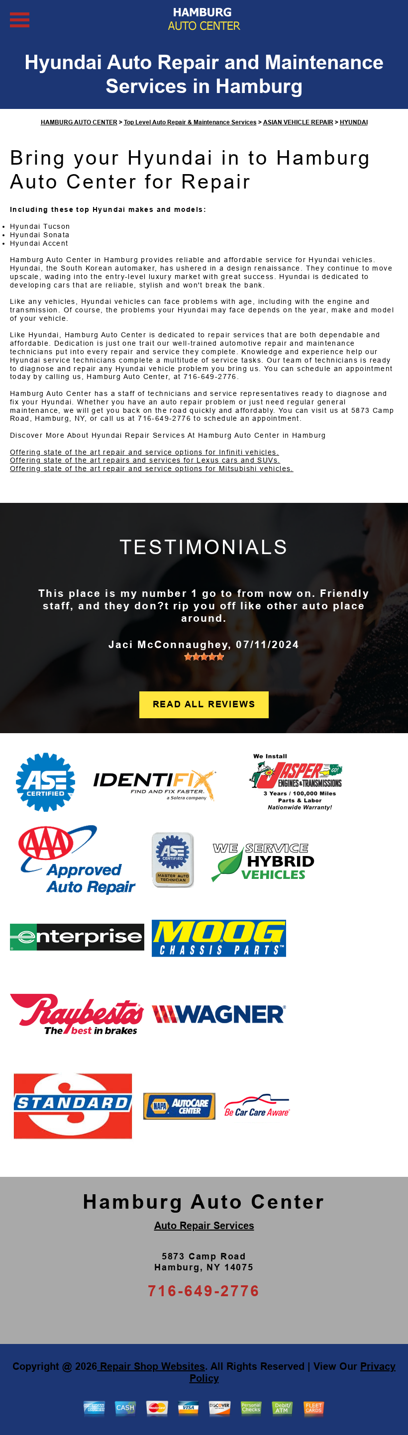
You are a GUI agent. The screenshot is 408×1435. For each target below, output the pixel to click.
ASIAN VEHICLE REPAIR (298, 122)
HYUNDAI (354, 122)
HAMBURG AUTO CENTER (79, 122)
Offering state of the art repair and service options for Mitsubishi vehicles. (152, 469)
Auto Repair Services (204, 1225)
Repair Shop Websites (151, 1366)
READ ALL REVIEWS (204, 704)
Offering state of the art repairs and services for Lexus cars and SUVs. (145, 460)
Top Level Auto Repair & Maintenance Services (190, 122)
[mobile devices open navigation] (19, 19)
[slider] (204, 657)
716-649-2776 (210, 377)
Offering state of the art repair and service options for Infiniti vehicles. (144, 452)
